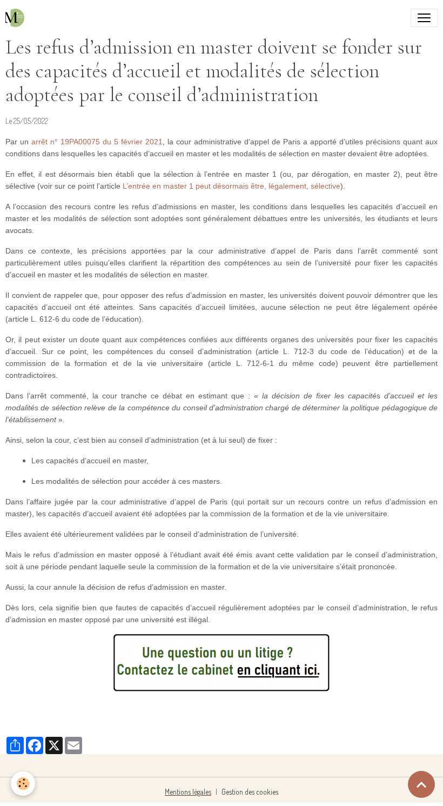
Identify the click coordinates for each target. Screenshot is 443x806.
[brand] (17, 18)
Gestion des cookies (250, 791)
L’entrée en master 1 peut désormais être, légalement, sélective (231, 186)
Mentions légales (188, 791)
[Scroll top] (421, 784)
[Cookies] (23, 783)
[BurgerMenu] (424, 18)
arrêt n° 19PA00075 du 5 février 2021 (97, 141)
